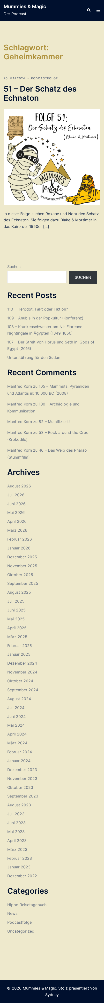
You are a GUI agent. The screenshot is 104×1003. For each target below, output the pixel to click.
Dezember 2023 (22, 769)
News (12, 913)
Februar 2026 (19, 539)
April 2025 (17, 627)
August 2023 (19, 805)
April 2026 (17, 521)
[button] (88, 10)
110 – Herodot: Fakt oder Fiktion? (37, 309)
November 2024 (22, 672)
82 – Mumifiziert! (54, 421)
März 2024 (17, 743)
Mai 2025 (16, 619)
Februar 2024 (19, 751)
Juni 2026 (16, 503)
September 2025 (22, 583)
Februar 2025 (19, 645)
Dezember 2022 (22, 875)
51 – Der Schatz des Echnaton (40, 93)
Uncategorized (20, 931)
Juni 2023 (16, 822)
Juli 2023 (15, 813)
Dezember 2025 (22, 556)
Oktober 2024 (20, 681)
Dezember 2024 (22, 663)
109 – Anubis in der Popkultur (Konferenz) (45, 318)
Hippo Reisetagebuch (26, 904)
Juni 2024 (16, 716)
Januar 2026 (18, 548)
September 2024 (22, 689)
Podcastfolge (44, 78)
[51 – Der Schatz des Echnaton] (52, 156)
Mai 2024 (16, 725)
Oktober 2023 (20, 787)
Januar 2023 (18, 867)
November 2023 (22, 778)
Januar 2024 (18, 760)
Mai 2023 (16, 831)
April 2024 (17, 734)
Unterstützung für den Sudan (33, 357)
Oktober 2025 (20, 574)
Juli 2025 (15, 601)
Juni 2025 (16, 610)
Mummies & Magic (25, 6)
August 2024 (19, 698)
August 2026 (19, 486)
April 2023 (17, 840)
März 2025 (17, 636)
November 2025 (22, 565)
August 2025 (19, 592)
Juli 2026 (15, 494)
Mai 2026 (16, 512)
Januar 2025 (18, 654)
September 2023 (22, 796)
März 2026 (17, 530)
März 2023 (17, 849)
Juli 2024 (15, 707)
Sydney (52, 994)
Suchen (14, 266)
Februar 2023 (19, 858)
